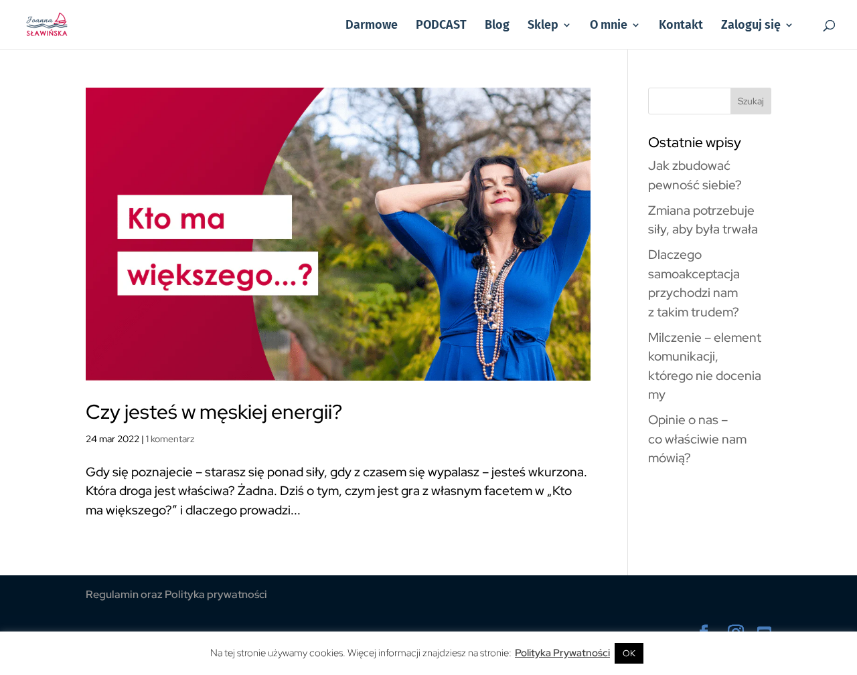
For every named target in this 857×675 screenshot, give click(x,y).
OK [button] (629, 653)
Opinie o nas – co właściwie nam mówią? (697, 438)
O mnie (608, 26)
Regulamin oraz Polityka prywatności (176, 594)
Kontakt (681, 26)
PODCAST (441, 26)
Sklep (543, 26)
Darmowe (371, 26)
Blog (497, 26)
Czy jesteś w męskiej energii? (214, 411)
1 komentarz (170, 439)
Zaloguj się (751, 26)
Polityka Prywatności (562, 653)
